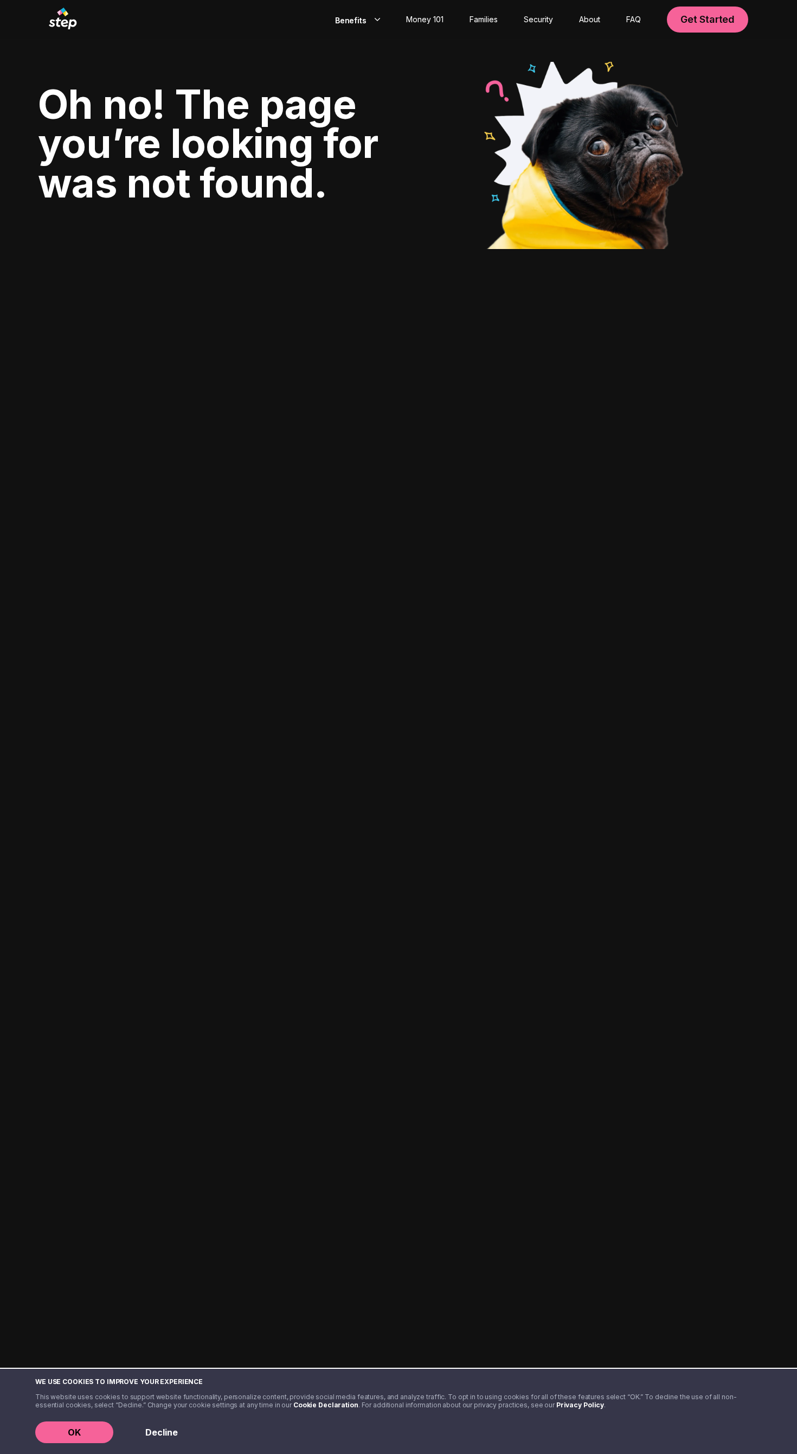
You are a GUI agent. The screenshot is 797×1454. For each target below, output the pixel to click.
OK (74, 1432)
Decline (161, 1432)
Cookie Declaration (325, 1405)
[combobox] (355, 20)
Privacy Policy (580, 1405)
